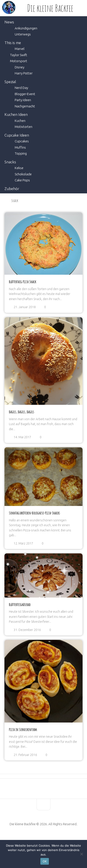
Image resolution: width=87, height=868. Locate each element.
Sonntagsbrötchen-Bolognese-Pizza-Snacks (34, 512)
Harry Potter (24, 73)
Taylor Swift (18, 55)
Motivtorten (23, 127)
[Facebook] (33, 838)
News (9, 22)
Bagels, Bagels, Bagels (21, 411)
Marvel (20, 49)
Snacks (10, 162)
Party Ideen (23, 100)
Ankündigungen (26, 28)
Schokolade (23, 174)
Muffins (20, 147)
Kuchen (20, 121)
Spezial (10, 82)
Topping (21, 153)
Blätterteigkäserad (20, 604)
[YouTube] (40, 838)
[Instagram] (53, 838)
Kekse (19, 168)
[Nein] (81, 854)
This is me (12, 43)
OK (45, 861)
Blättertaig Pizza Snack (22, 281)
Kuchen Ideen (16, 114)
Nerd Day (21, 88)
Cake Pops (22, 180)
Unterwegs (23, 34)
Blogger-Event (25, 94)
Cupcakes (22, 141)
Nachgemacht (25, 106)
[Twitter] (46, 838)
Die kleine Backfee (50, 8)
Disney (19, 67)
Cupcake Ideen (16, 135)
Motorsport (18, 61)
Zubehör (11, 188)
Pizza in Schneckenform (23, 729)
